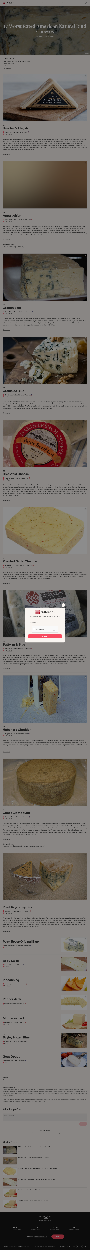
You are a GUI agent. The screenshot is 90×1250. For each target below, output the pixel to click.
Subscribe (45, 636)
